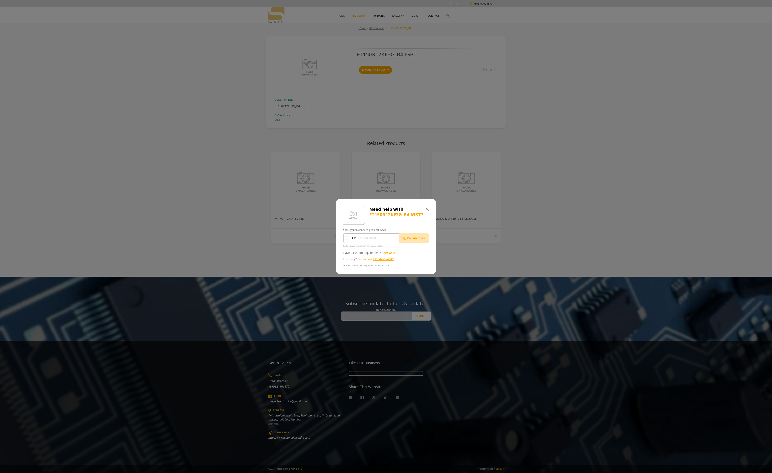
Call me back (416, 238)
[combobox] (350, 238)
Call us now (375, 259)
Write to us (388, 253)
